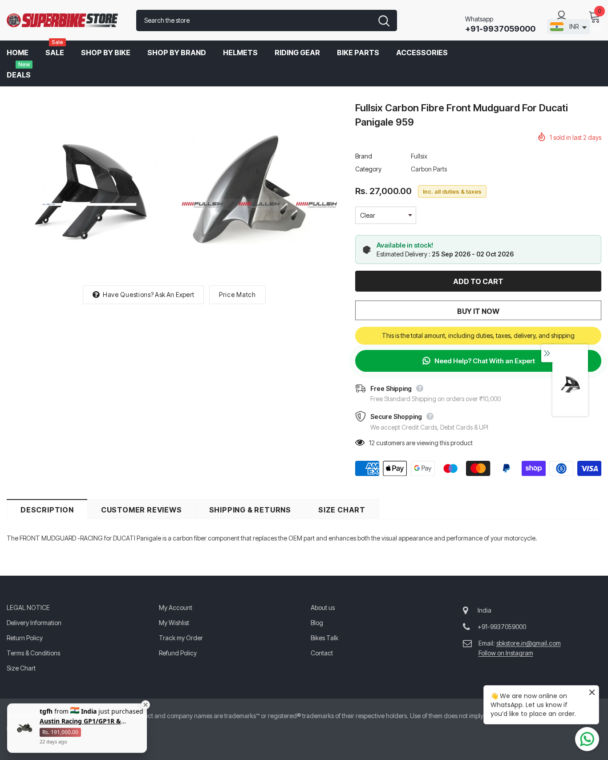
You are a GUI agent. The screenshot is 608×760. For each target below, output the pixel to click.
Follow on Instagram (505, 653)
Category (368, 169)
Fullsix (419, 156)
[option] (89, 189)
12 (372, 443)
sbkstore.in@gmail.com (528, 643)
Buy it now (478, 311)
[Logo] (65, 20)
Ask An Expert (174, 294)
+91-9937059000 (500, 28)
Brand (363, 156)
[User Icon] (561, 16)
